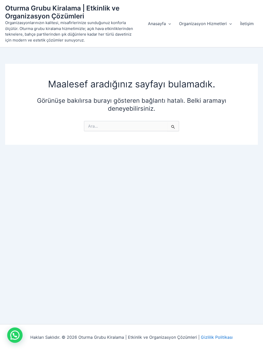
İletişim (247, 23)
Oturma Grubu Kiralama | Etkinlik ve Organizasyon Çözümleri (62, 12)
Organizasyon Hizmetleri (203, 23)
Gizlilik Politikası (217, 337)
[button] (168, 23)
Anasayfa (157, 23)
